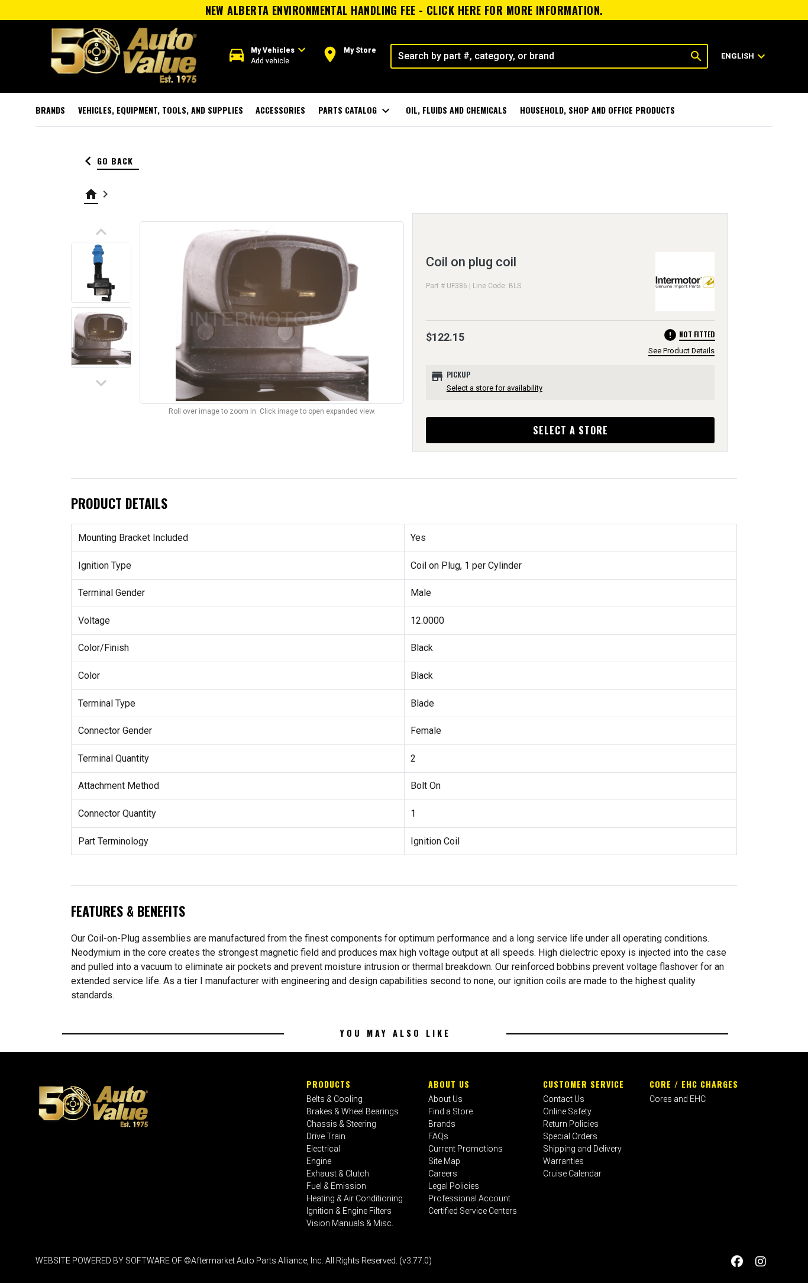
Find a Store (450, 1111)
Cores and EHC (677, 1099)
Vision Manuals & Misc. (349, 1223)
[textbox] (539, 56)
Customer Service (583, 1084)
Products (328, 1084)
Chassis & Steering (341, 1124)
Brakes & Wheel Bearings (352, 1111)
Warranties (563, 1161)
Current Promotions (465, 1148)
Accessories (280, 110)
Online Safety (567, 1111)
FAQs (438, 1136)
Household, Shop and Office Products (597, 110)
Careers (442, 1173)
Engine (318, 1161)
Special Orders (570, 1136)
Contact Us (563, 1099)
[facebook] (737, 1262)
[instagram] (760, 1262)
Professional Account (469, 1198)
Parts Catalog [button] (355, 111)
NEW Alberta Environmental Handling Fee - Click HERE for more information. (404, 10)
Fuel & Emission (336, 1186)
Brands (50, 110)
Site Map (444, 1161)
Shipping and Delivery (582, 1148)
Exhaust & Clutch (337, 1173)
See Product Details (681, 350)
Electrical (323, 1148)
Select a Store (570, 430)
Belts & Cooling (334, 1099)
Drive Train (325, 1136)
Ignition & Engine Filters (349, 1211)
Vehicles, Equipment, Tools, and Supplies (160, 110)
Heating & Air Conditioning (354, 1198)
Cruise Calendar (572, 1173)
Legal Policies (453, 1186)
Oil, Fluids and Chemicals (456, 110)
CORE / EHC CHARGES (693, 1084)
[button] (267, 56)
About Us (449, 1084)
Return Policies (571, 1124)
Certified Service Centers (472, 1211)
